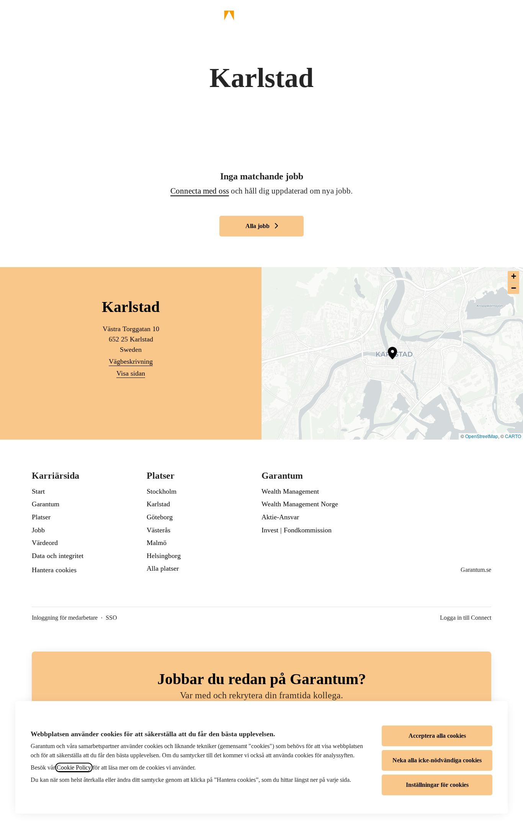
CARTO (513, 436)
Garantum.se (476, 569)
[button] (507, 15)
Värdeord (45, 543)
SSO (111, 617)
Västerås (158, 530)
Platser (41, 517)
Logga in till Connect (465, 617)
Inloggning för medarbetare (65, 617)
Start (38, 491)
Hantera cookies (54, 570)
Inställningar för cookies (437, 784)
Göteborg (160, 517)
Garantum (45, 504)
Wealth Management (290, 491)
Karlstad (158, 504)
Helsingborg (164, 556)
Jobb (38, 530)
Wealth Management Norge (300, 504)
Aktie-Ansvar (280, 517)
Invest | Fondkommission (297, 530)
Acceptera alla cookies (437, 735)
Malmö (157, 543)
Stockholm (162, 491)
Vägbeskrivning (131, 361)
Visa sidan (130, 373)
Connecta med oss (199, 190)
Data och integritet (57, 556)
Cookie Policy (74, 767)
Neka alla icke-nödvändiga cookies (437, 760)
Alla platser (163, 568)
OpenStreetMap (481, 436)
